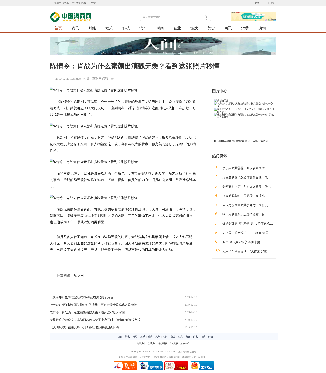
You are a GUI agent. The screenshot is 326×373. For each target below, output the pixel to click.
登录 (257, 3)
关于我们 (141, 343)
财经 (92, 28)
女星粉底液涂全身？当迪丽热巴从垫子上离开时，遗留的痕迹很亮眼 (95, 319)
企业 (177, 28)
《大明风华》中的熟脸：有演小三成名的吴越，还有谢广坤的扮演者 (267, 195)
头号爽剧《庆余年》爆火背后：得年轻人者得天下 (255, 186)
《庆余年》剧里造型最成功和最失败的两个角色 (81, 297)
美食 (211, 28)
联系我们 (152, 343)
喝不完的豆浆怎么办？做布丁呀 (243, 214)
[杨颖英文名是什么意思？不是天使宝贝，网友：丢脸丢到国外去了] (244, 109)
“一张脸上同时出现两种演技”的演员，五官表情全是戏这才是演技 (93, 304)
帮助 (273, 3)
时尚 (160, 28)
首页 (58, 28)
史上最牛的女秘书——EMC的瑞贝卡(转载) (250, 232)
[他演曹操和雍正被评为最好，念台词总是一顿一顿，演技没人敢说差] (244, 114)
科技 (126, 28)
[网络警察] (151, 362)
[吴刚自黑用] (221, 100)
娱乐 (109, 28)
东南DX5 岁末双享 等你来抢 (241, 242)
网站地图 (173, 343)
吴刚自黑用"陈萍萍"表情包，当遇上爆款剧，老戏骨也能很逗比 (255, 141)
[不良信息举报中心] (125, 362)
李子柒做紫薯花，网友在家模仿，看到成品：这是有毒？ (260, 168)
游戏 (194, 28)
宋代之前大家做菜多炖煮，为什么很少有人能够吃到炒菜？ (261, 205)
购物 (262, 28)
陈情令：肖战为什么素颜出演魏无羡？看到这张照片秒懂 (87, 312)
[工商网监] (202, 362)
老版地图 (163, 343)
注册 (265, 3)
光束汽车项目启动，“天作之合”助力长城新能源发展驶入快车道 (264, 251)
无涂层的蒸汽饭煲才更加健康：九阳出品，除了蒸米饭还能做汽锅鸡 (267, 177)
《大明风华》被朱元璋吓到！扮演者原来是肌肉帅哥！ (86, 327)
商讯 (228, 28)
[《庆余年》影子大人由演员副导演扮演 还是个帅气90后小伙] (244, 103)
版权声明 (184, 343)
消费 (245, 28)
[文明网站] (176, 362)
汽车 (143, 28)
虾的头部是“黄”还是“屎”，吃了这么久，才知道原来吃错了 (261, 223)
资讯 (75, 28)
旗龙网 (79, 276)
